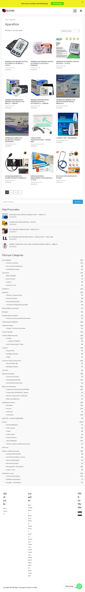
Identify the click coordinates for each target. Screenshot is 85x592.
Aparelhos (5, 292)
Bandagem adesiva (12, 366)
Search (78, 202)
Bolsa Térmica (10, 279)
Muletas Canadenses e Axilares (30, 528)
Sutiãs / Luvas (10, 470)
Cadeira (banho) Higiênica (10, 322)
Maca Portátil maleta (12, 460)
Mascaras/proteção (12, 463)
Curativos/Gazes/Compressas (11, 360)
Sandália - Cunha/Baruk (13, 482)
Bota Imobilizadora (12, 425)
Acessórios (5, 273)
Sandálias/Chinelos (12, 354)
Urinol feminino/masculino (14, 383)
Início (5, 508)
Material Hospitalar (8, 374)
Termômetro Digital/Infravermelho (17, 304)
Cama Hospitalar (7, 332)
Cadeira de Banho (30, 554)
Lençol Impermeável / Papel (14, 344)
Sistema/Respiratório (13, 301)
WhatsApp (57, 3)
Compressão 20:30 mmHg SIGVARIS (17, 389)
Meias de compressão (9, 386)
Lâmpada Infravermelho (13, 454)
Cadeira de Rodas (7, 325)
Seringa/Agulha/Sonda (13, 380)
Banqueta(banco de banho (10, 308)
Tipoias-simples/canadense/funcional (18, 444)
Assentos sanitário (12, 263)
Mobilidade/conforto (8, 402)
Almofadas (9, 405)
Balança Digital (11, 276)
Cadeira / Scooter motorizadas (15, 328)
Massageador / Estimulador (15, 466)
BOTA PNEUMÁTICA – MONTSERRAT (30, 568)
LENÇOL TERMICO (14, 341)
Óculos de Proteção (12, 376)
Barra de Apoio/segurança (14, 266)
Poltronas (9, 412)
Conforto (5, 348)
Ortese (4, 422)
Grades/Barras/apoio (12, 269)
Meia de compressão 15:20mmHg (16, 396)
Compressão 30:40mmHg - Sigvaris (17, 392)
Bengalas (5, 312)
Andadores (5, 289)
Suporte (8, 282)
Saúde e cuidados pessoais (10, 451)
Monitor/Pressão (11, 298)
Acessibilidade (6, 260)
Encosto (9, 408)
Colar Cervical (10, 428)
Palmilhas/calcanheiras (13, 479)
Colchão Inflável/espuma (9, 335)
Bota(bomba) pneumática (10, 315)
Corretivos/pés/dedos (13, 476)
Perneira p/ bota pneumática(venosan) (18, 318)
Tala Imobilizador (11, 440)
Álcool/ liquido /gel (12, 363)
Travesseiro (10, 415)
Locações (5, 370)
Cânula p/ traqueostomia (14, 295)
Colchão (8, 338)
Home (7, 20)
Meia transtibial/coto (12, 399)
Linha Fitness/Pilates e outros (15, 457)
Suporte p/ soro (11, 285)
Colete (8, 431)
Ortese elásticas (11, 437)
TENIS (8, 357)
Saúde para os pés (8, 473)
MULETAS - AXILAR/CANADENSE (12, 418)
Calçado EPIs (10, 350)
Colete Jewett (10, 434)
